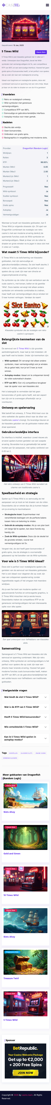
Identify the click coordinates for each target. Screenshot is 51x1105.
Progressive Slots (12, 952)
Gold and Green (12, 854)
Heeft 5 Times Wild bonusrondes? (22, 717)
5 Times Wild (23, 348)
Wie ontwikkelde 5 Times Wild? (21, 727)
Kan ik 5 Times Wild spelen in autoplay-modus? (20, 738)
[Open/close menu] (47, 5)
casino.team (27, 1095)
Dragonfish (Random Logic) (35, 148)
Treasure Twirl (11, 978)
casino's (16, 420)
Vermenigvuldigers (10, 758)
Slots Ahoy (9, 812)
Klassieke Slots (26, 753)
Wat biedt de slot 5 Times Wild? (21, 697)
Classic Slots (10, 785)
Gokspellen (13, 753)
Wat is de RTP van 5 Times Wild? (21, 707)
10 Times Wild (11, 895)
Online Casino (41, 753)
